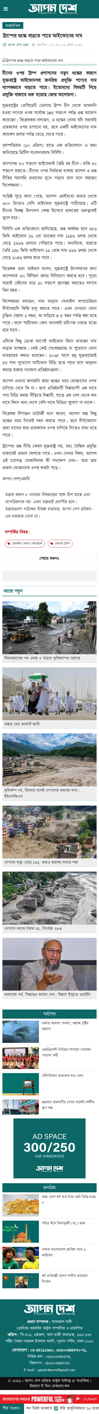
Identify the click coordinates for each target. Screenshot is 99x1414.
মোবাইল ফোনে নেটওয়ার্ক (26, 543)
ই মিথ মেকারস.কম (55, 1386)
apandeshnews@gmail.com (56, 1369)
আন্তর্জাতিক (12, 26)
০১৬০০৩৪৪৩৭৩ (57, 1363)
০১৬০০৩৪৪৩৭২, (58, 1357)
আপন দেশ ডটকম (38, 1381)
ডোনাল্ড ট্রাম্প (62, 543)
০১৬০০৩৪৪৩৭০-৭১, (71, 1350)
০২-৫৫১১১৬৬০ (41, 1350)
